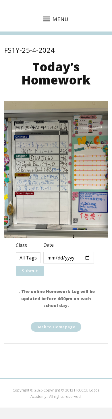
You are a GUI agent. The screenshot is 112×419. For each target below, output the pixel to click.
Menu (61, 19)
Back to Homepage (56, 326)
